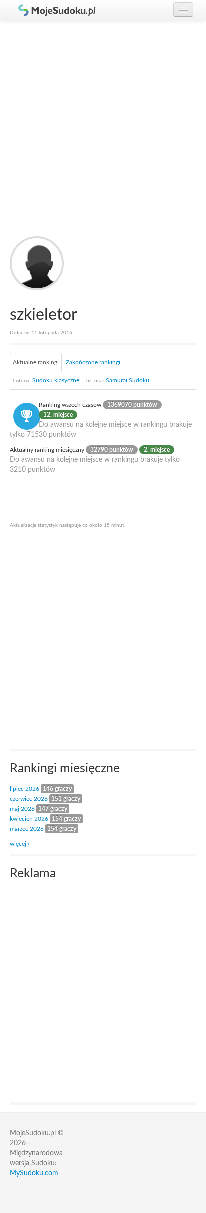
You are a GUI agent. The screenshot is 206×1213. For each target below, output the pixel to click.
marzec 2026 (27, 829)
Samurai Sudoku (118, 380)
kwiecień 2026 (29, 819)
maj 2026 (22, 809)
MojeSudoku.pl (53, 10)
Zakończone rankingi (93, 362)
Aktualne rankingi (36, 362)
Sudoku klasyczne (46, 380)
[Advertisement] (103, 128)
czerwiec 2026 (29, 799)
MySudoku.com (34, 1173)
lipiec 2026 (25, 789)
